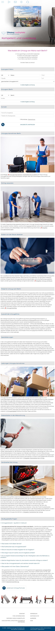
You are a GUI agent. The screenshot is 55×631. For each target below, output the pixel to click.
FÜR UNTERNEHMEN (19, 616)
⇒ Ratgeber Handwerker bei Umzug (32, 512)
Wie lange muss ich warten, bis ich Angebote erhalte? (18, 552)
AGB (31, 620)
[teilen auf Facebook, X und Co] (9, 2)
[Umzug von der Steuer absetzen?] (27, 273)
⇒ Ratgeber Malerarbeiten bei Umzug (33, 458)
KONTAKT (22, 613)
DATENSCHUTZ (34, 616)
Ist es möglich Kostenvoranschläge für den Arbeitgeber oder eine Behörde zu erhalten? (25, 556)
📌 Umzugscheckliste (11, 308)
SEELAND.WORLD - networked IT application (41, 628)
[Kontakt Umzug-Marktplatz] (15, 2)
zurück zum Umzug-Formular (15, 588)
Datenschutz (31, 119)
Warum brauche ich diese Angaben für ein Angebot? (17, 549)
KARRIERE (33, 618)
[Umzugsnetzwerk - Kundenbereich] (21, 2)
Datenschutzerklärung (12, 582)
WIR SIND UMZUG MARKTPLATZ (16, 618)
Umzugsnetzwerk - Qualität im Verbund (13, 523)
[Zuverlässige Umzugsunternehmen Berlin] (27, 172)
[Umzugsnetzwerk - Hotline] (27, 2)
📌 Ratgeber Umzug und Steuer (43, 280)
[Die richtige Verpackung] (27, 221)
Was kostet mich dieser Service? (11, 543)
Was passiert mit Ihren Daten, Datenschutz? (15, 566)
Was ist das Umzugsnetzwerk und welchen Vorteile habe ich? (20, 563)
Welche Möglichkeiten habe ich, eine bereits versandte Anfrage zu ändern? (24, 560)
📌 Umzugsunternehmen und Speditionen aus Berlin (23, 174)
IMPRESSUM (33, 613)
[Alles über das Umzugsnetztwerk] (2, 2)
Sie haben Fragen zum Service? (27, 62)
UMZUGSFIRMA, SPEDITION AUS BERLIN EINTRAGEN (13, 621)
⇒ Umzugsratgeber (11, 411)
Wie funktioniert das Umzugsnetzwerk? (13, 546)
